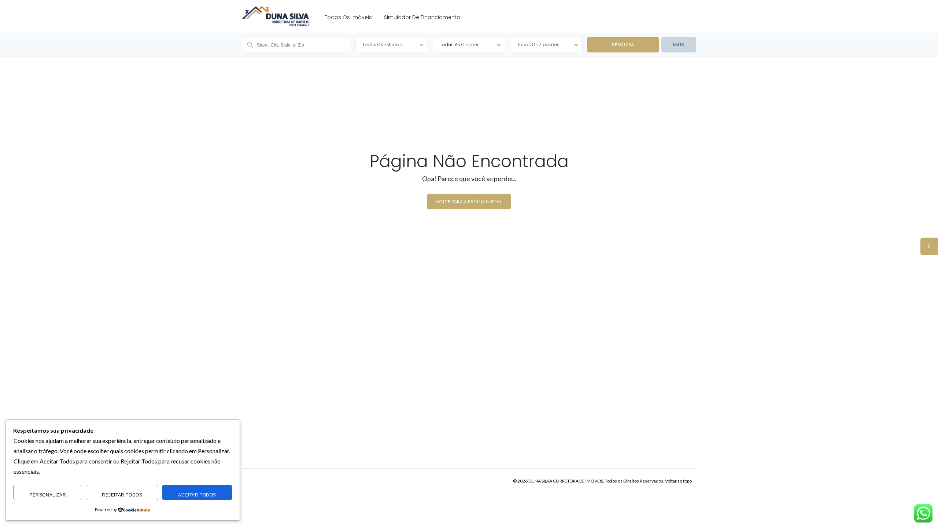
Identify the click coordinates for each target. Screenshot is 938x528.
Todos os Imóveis (348, 17)
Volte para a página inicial (469, 201)
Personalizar (47, 495)
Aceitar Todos (197, 495)
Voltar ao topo (678, 481)
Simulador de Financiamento (422, 17)
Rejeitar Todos (122, 495)
